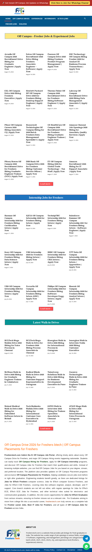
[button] (85, 18)
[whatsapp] (86, 546)
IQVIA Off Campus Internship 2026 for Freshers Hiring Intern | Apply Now (35, 221)
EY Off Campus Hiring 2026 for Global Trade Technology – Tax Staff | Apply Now (56, 167)
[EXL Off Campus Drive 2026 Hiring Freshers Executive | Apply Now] (13, 83)
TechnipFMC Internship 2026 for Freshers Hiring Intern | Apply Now (57, 221)
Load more (45, 184)
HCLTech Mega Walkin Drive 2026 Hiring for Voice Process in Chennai (13, 345)
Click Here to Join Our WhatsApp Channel (70, 3)
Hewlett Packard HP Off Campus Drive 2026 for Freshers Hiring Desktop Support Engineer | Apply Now (34, 98)
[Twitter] (86, 538)
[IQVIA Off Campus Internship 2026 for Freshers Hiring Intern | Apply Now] (35, 208)
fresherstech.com (53, 501)
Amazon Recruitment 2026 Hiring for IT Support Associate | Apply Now (78, 167)
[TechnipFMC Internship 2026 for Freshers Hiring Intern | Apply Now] (57, 208)
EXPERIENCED (37, 18)
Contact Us (61, 550)
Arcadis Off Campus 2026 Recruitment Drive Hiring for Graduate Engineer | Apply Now (13, 61)
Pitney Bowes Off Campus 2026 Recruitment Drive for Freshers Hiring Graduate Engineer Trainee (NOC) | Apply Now (13, 169)
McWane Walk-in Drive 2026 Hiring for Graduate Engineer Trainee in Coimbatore (12, 377)
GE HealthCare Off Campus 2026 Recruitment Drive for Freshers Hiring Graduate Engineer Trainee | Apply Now (57, 132)
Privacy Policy (49, 550)
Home (8, 18)
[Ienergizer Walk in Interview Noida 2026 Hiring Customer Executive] (78, 333)
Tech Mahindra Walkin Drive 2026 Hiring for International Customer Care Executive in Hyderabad (34, 413)
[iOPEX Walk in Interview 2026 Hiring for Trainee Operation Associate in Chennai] (57, 399)
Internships (50, 18)
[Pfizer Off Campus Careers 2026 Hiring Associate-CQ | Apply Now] (13, 117)
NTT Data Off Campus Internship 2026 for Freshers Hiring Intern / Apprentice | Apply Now (78, 259)
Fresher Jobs (11, 24)
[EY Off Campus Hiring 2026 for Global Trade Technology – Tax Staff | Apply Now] (57, 154)
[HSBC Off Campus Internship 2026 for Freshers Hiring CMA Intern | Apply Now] (57, 245)
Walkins (23, 24)
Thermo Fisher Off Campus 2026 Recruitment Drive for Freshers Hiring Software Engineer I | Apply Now (57, 98)
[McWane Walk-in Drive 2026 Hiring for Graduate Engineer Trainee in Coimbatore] (13, 364)
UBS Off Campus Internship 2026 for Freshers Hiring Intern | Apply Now (13, 291)
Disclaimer (71, 550)
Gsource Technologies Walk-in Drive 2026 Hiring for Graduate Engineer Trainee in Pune (78, 379)
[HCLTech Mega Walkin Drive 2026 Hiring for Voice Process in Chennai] (13, 333)
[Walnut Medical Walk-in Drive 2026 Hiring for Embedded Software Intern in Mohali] (13, 399)
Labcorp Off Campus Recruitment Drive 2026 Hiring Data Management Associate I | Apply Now (78, 98)
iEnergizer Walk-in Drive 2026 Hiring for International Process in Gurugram (57, 345)
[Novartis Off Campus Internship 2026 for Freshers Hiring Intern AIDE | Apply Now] (35, 279)
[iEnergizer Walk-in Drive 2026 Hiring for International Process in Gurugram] (57, 333)
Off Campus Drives (21, 18)
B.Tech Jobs (63, 18)
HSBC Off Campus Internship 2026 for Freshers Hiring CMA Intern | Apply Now (57, 257)
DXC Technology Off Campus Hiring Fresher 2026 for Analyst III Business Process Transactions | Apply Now (78, 61)
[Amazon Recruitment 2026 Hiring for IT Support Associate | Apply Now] (78, 154)
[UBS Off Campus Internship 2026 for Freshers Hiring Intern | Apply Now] (13, 279)
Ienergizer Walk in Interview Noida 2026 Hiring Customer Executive (78, 345)
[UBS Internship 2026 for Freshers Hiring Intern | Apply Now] (35, 245)
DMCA (79, 550)
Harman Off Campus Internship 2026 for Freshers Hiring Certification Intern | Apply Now (13, 223)
